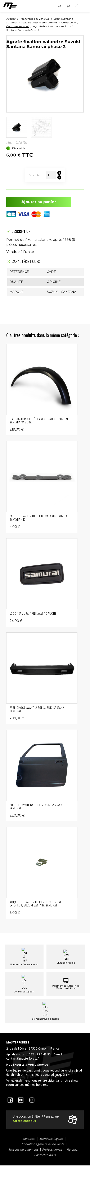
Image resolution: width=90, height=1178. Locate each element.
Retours (72, 1149)
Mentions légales (51, 1139)
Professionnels (52, 1149)
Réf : (10, 142)
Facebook (10, 1100)
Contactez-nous (45, 1155)
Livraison (29, 1139)
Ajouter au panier (38, 202)
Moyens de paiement (23, 1149)
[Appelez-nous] (45, 1064)
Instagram (32, 1100)
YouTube (21, 1100)
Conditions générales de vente (43, 1144)
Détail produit (42, 379)
